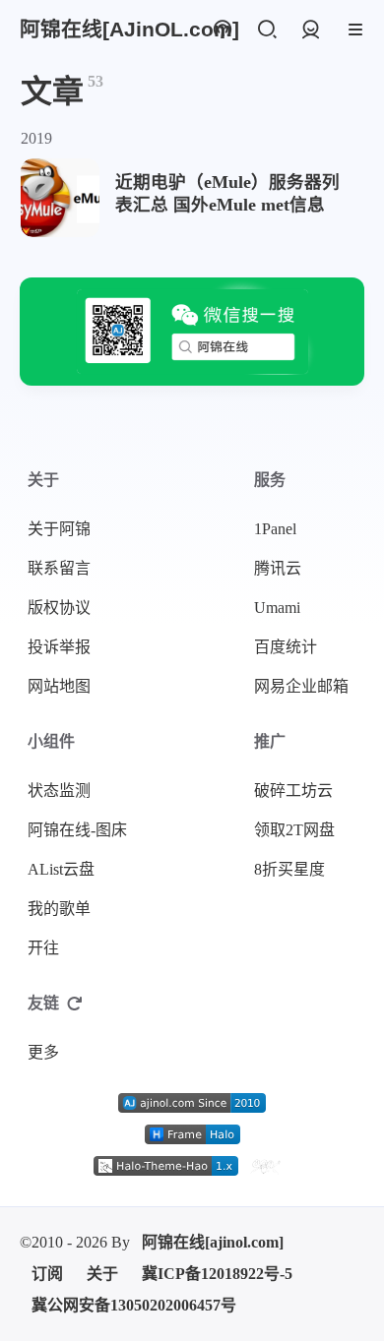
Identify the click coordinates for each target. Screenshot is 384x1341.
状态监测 (59, 790)
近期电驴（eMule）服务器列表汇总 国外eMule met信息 (227, 193)
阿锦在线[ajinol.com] (213, 1242)
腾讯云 (277, 568)
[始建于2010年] (192, 1103)
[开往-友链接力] (264, 1166)
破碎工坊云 (293, 790)
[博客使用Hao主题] (166, 1166)
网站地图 (59, 686)
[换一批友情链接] (75, 1003)
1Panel (275, 528)
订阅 (47, 1273)
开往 (43, 948)
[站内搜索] (266, 30)
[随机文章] (222, 30)
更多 (43, 1052)
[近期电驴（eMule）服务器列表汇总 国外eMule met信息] (60, 197)
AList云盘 (61, 869)
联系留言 (59, 568)
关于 (102, 1273)
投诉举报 (59, 647)
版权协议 (59, 607)
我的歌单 (59, 908)
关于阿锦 (59, 528)
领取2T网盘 (294, 830)
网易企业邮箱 (301, 686)
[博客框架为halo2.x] (192, 1134)
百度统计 (285, 647)
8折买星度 (289, 869)
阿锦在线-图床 (77, 830)
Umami (277, 607)
